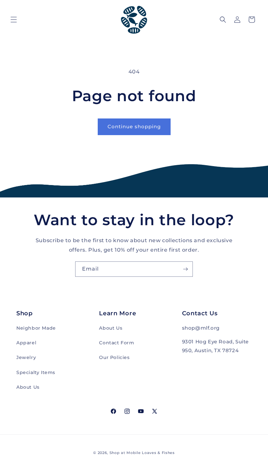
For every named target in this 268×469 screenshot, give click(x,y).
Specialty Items (35, 372)
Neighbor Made (36, 328)
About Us (28, 387)
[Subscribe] (185, 269)
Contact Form (116, 343)
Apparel (26, 343)
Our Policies (114, 357)
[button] (14, 19)
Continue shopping (134, 126)
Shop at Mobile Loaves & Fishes (142, 452)
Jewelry (26, 357)
